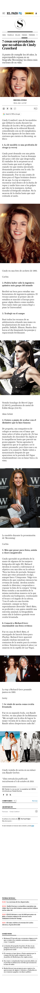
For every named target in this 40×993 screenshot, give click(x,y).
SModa (20, 24)
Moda (4, 35)
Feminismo (32, 35)
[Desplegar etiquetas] (36, 811)
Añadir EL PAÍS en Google (13, 114)
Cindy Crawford (14, 811)
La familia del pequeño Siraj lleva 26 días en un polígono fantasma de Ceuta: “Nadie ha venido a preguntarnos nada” (19, 947)
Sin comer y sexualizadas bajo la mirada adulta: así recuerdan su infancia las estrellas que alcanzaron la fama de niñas (20, 962)
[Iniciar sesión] (36, 13)
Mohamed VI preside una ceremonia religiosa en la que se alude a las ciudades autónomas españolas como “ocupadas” (20, 940)
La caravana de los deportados (18, 902)
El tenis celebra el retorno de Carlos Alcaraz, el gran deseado (17, 924)
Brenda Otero (20, 100)
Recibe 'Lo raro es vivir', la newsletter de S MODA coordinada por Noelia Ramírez (19, 790)
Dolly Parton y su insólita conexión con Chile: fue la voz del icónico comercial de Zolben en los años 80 (20, 908)
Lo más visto (7, 934)
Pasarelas (10, 35)
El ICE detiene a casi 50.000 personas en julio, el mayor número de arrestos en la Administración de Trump (19, 916)
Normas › (35, 801)
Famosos (24, 35)
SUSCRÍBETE (29, 13)
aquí (32, 825)
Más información (6, 821)
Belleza (17, 35)
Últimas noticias (8, 898)
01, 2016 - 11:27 (20, 103)
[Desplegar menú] (4, 13)
